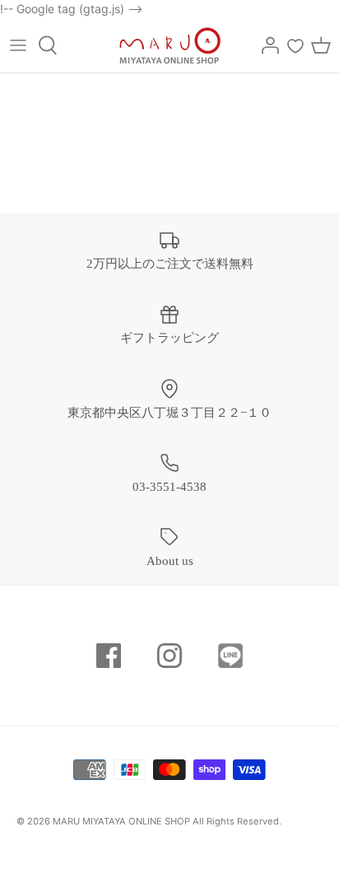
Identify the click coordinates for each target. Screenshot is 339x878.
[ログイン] (266, 45)
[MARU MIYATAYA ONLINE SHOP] (169, 45)
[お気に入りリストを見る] (295, 45)
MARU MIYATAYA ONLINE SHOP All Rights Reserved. (167, 821)
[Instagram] (169, 655)
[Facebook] (108, 655)
